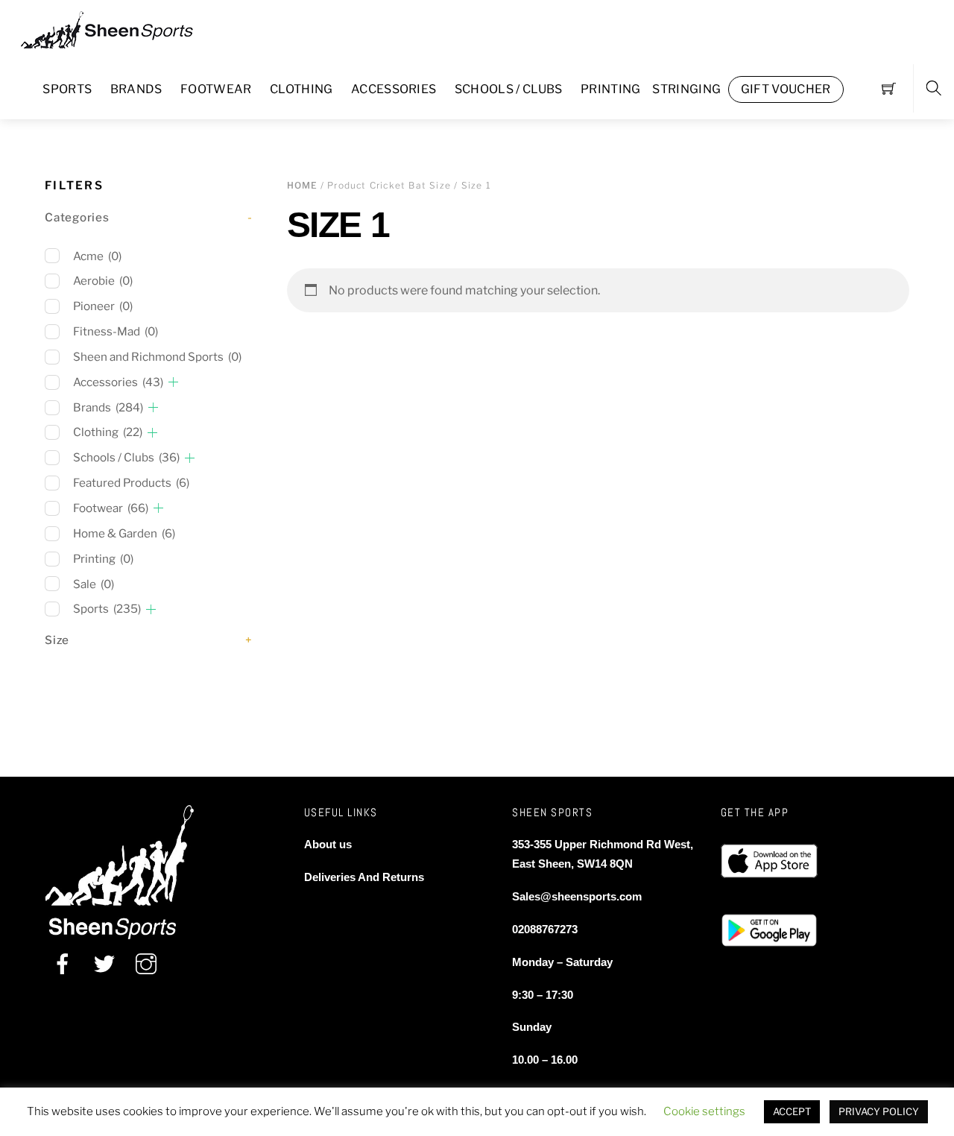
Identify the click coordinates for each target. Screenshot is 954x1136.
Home (302, 185)
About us (328, 844)
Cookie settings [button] (704, 1111)
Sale (93, 584)
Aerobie (103, 281)
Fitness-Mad (115, 331)
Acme (97, 256)
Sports (67, 89)
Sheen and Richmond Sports (157, 357)
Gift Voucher (786, 89)
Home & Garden (124, 533)
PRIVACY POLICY (878, 1111)
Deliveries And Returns (364, 877)
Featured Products (131, 483)
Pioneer (103, 306)
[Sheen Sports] (119, 28)
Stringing (686, 89)
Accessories (394, 89)
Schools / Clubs (509, 89)
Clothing (301, 89)
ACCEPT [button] (792, 1111)
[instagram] (146, 963)
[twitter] (104, 963)
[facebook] (62, 963)
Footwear (216, 89)
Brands (136, 89)
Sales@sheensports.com (577, 896)
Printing (611, 89)
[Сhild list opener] (173, 382)
